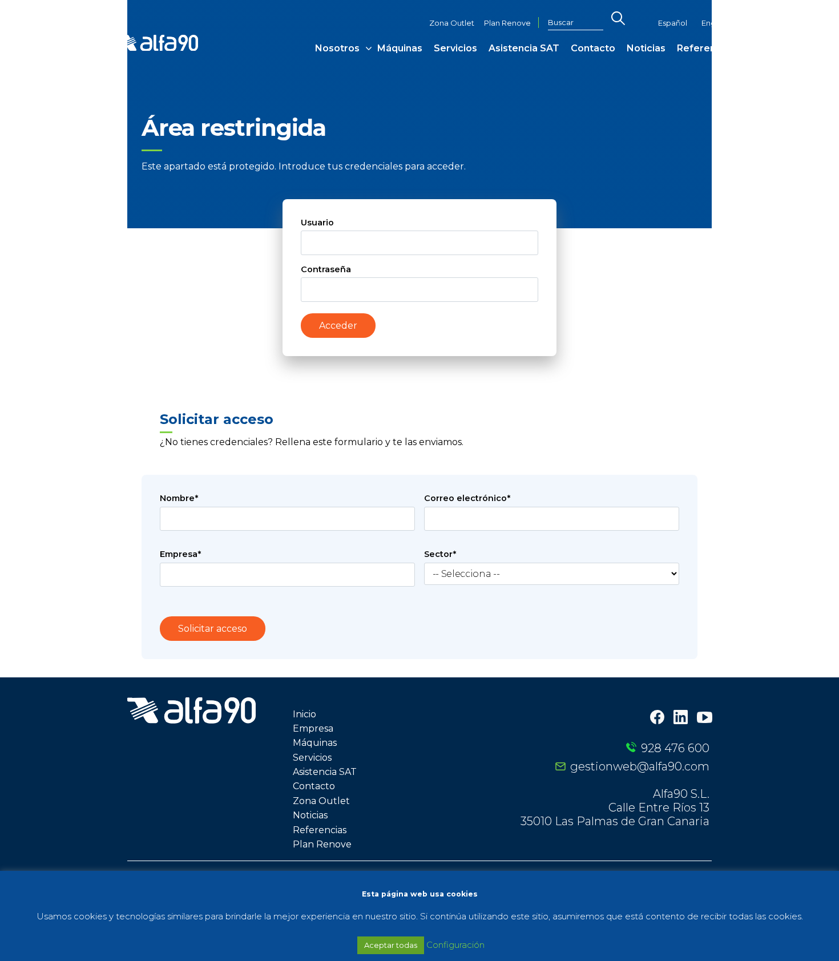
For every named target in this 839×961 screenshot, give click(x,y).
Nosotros (337, 48)
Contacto (593, 48)
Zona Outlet (451, 23)
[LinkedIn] (680, 718)
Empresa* (180, 554)
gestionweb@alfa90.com (639, 766)
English (714, 23)
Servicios (455, 48)
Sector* (440, 554)
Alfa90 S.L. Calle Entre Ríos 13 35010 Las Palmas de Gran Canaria (615, 807)
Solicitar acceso (212, 628)
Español (672, 23)
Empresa (313, 728)
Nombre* (179, 498)
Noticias (646, 48)
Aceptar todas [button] (390, 945)
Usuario (317, 222)
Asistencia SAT (524, 48)
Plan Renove (507, 23)
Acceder (338, 325)
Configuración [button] (455, 944)
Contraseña (326, 269)
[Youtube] (704, 718)
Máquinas (399, 48)
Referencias (706, 48)
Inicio (304, 714)
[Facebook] (657, 718)
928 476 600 (675, 748)
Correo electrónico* (467, 498)
